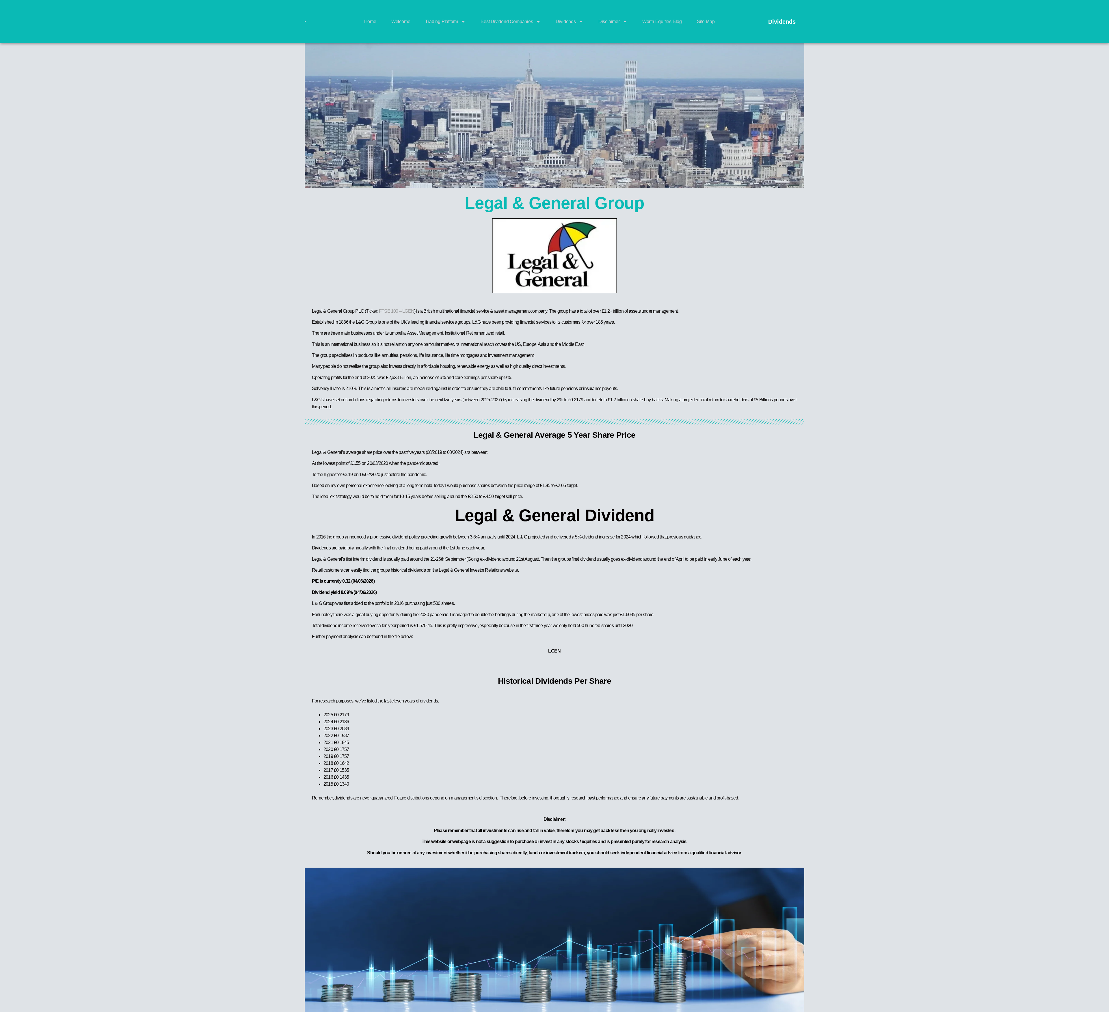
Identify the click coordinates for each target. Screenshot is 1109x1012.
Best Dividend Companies (507, 21)
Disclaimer (609, 21)
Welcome (400, 21)
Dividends (566, 21)
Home (370, 21)
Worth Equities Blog (662, 21)
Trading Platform (441, 21)
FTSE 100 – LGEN (396, 311)
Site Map (705, 21)
